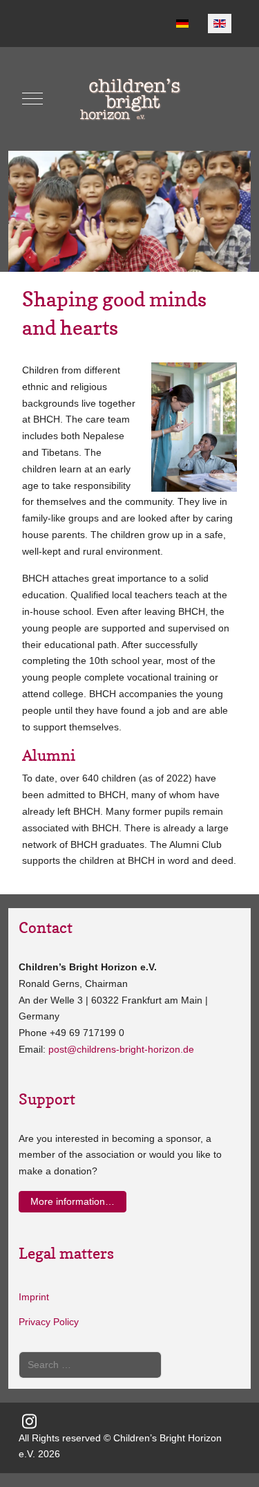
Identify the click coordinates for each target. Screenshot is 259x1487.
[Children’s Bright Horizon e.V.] (130, 99)
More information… (72, 1201)
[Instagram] (29, 1421)
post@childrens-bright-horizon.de (121, 1049)
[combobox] (90, 1364)
